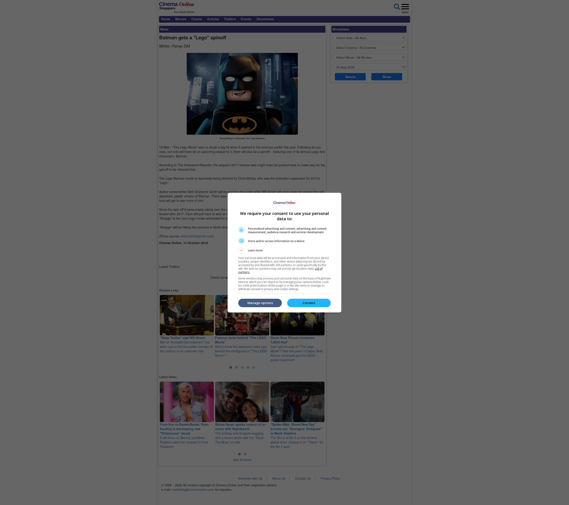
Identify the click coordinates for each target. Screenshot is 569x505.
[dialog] (284, 253)
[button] (284, 250)
